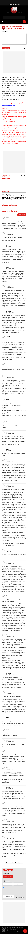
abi (6, 750)
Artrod (7, 233)
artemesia (7, 399)
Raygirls (7, 836)
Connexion (17, 4)
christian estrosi (5, 191)
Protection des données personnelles (8, 931)
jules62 (7, 819)
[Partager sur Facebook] (22, 48)
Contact (3, 932)
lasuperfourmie (8, 311)
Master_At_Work (9, 286)
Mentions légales (5, 929)
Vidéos (3, 194)
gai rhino (7, 740)
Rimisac (7, 634)
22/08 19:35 (7, 194)
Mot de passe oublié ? (20, 897)
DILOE (7, 767)
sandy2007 (8, 336)
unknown (7, 802)
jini (6, 245)
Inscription (11, 4)
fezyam (7, 692)
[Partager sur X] (25, 48)
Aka (6, 421)
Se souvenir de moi (8, 887)
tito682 (7, 363)
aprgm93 (7, 449)
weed (7, 549)
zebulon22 (8, 787)
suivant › (10, 865)
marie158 (7, 375)
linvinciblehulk (8, 673)
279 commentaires (5, 48)
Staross (7, 562)
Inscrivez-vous (8, 876)
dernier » (17, 865)
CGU (17, 931)
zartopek (7, 717)
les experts (4, 31)
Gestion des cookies (5, 930)
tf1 (7, 31)
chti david (7, 217)
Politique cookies (13, 929)
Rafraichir (22, 214)
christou (7, 267)
